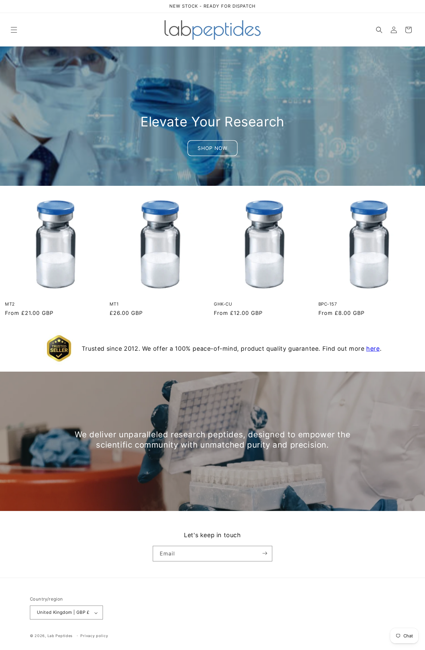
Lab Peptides (60, 636)
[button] (14, 30)
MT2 (10, 304)
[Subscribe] (264, 553)
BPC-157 (327, 304)
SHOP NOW (212, 148)
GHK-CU (223, 304)
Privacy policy (94, 635)
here (373, 348)
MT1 (114, 304)
